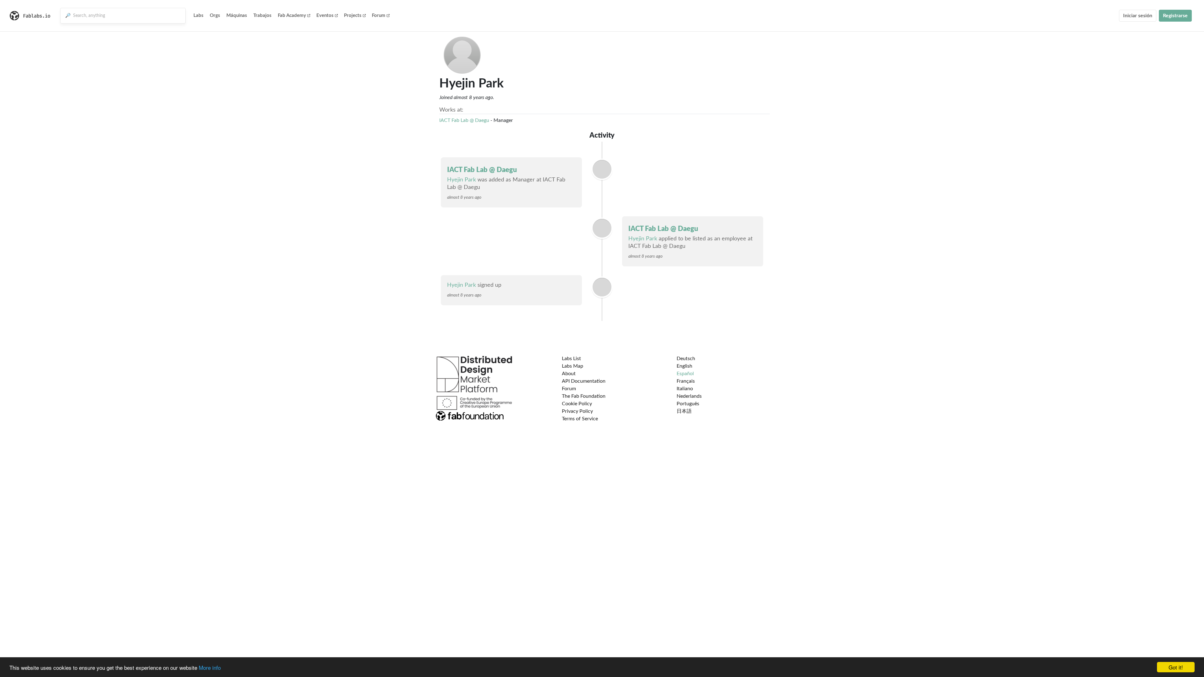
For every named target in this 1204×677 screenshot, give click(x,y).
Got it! (1176, 667)
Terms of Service (580, 418)
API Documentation (583, 381)
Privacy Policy (577, 411)
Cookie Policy (577, 403)
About (569, 373)
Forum (378, 15)
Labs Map (572, 366)
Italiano (685, 388)
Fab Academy (292, 15)
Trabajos (262, 15)
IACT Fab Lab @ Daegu (464, 120)
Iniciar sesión (1137, 15)
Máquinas (236, 15)
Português (688, 403)
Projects (353, 15)
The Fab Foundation (583, 396)
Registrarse (1175, 15)
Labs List (571, 358)
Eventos (325, 15)
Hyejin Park (461, 180)
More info (210, 667)
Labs (198, 15)
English (684, 366)
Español (685, 373)
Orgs (215, 15)
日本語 (684, 411)
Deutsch (686, 358)
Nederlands (689, 396)
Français (686, 381)
